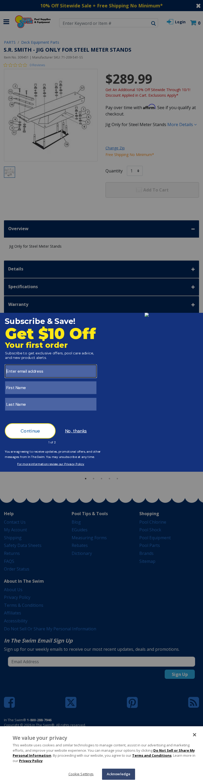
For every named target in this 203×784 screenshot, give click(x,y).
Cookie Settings (81, 774)
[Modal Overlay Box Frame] (101, 392)
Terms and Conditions (152, 755)
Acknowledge (118, 774)
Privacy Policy (31, 760)
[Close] (194, 735)
